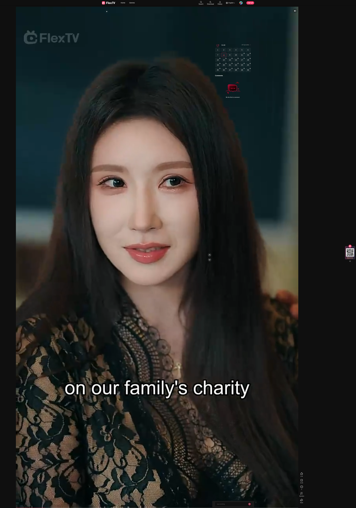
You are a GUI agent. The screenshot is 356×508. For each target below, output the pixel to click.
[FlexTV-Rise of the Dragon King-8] (224, 55)
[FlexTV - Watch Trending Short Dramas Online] (108, 2)
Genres (132, 3)
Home (123, 3)
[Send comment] (249, 504)
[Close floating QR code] (350, 261)
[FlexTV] (107, 11)
